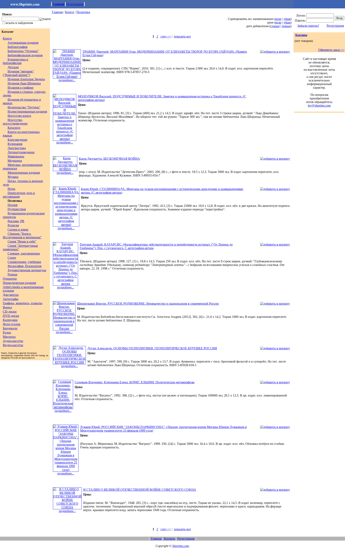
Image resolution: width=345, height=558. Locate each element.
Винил (7, 307)
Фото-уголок (11, 324)
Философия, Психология (24, 266)
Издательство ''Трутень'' (24, 107)
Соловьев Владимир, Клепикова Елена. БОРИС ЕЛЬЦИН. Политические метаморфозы (134, 382)
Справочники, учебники (24, 262)
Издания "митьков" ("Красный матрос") (18, 73)
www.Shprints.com (25, 4)
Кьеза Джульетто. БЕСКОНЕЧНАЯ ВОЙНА (109, 158)
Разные (12, 274)
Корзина (301, 35)
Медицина (15, 160)
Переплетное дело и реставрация (19, 194)
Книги (7, 38)
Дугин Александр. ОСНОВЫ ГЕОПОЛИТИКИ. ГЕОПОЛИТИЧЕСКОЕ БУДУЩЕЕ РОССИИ (152, 348)
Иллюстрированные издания (27, 111)
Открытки (10, 278)
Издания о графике (21, 87)
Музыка (13, 176)
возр (278, 19)
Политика (83, 12)
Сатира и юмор (18, 229)
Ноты (11, 188)
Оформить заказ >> (331, 50)
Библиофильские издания (25, 55)
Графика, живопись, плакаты (22, 303)
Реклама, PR (16, 221)
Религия (13, 225)
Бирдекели (10, 328)
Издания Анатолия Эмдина (26, 79)
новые (286, 26)
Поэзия (12, 205)
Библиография (17, 47)
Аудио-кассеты (13, 341)
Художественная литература (27, 270)
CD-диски (10, 311)
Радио (7, 332)
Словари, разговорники (24, 253)
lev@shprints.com (319, 105)
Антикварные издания (23, 42)
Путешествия (17, 209)
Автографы (10, 299)
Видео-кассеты (13, 345)
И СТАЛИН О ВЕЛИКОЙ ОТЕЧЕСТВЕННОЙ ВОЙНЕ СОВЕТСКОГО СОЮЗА (139, 489)
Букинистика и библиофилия (15, 61)
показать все (182, 36)
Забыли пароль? (308, 25)
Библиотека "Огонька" (23, 51)
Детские (13, 67)
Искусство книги (19, 115)
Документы (11, 294)
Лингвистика (17, 148)
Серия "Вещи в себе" (22, 241)
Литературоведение (21, 152)
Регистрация (74, 4)
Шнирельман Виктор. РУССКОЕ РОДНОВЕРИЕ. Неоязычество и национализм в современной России (148, 303)
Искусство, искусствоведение (15, 121)
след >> (166, 36)
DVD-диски (11, 315)
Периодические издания (19, 282)
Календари (10, 320)
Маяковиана (16, 156)
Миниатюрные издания (24, 172)
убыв (287, 19)
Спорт (12, 257)
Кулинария (15, 144)
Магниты (9, 336)
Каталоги (14, 127)
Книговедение (17, 139)
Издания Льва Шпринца (24, 83)
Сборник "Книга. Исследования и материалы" (22, 235)
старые (275, 26)
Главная (58, 4)
